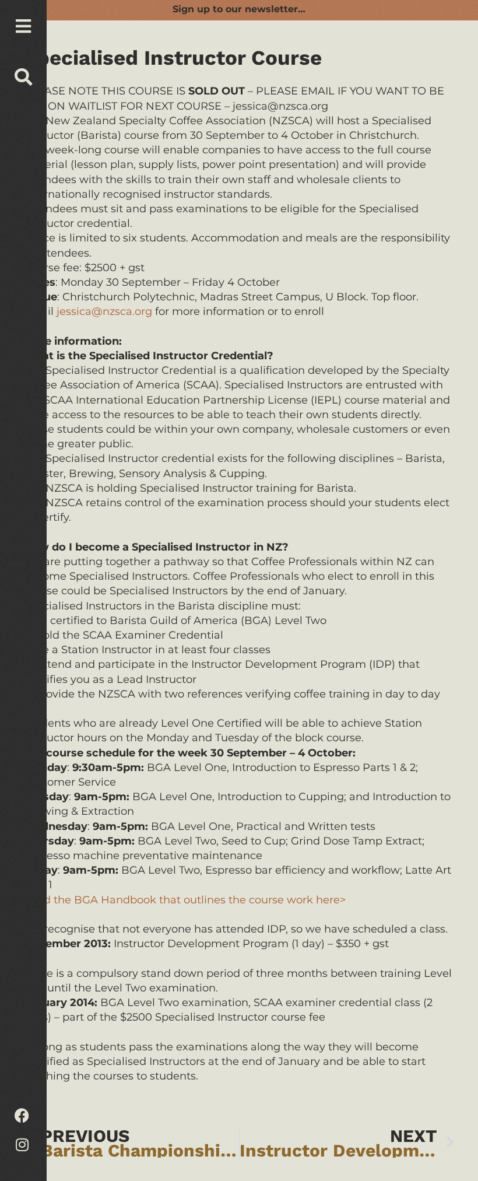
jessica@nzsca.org (104, 311)
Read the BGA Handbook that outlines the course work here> (184, 899)
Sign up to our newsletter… (239, 9)
